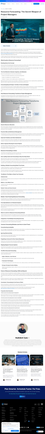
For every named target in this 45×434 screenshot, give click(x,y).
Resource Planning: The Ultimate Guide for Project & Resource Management (22, 370)
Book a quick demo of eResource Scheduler (8, 288)
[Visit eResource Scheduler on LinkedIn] (20, 427)
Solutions (13, 3)
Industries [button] (11, 407)
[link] (8, 368)
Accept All (14, 430)
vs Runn (20, 411)
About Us (33, 409)
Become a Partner (33, 421)
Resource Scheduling (3, 413)
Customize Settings (11, 428)
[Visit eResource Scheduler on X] (26, 427)
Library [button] (25, 407)
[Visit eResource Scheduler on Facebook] (22, 427)
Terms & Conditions (39, 412)
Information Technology (13, 415)
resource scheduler (29, 192)
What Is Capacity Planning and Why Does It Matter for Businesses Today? (36, 370)
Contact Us (33, 415)
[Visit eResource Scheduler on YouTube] (28, 427)
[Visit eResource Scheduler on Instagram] (24, 427)
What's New (26, 415)
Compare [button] (20, 407)
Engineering (11, 417)
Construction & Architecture (12, 420)
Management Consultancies (12, 413)
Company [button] (33, 407)
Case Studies (26, 411)
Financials (3, 417)
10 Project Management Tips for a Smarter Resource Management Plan (8, 371)
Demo (32, 411)
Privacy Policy (4, 426)
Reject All (6, 430)
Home (2, 8)
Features (9, 3)
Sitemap (39, 416)
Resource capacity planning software (7, 53)
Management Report (4, 420)
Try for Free (42, 3)
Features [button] (3, 407)
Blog (3, 8)
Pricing (21, 3)
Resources (17, 3)
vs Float (20, 409)
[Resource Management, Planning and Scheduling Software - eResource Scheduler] (3, 3)
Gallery (25, 413)
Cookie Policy (8, 426)
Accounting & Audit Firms (12, 410)
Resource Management (4, 410)
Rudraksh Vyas (22, 338)
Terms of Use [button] (40, 407)
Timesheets (3, 415)
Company (25, 3)
